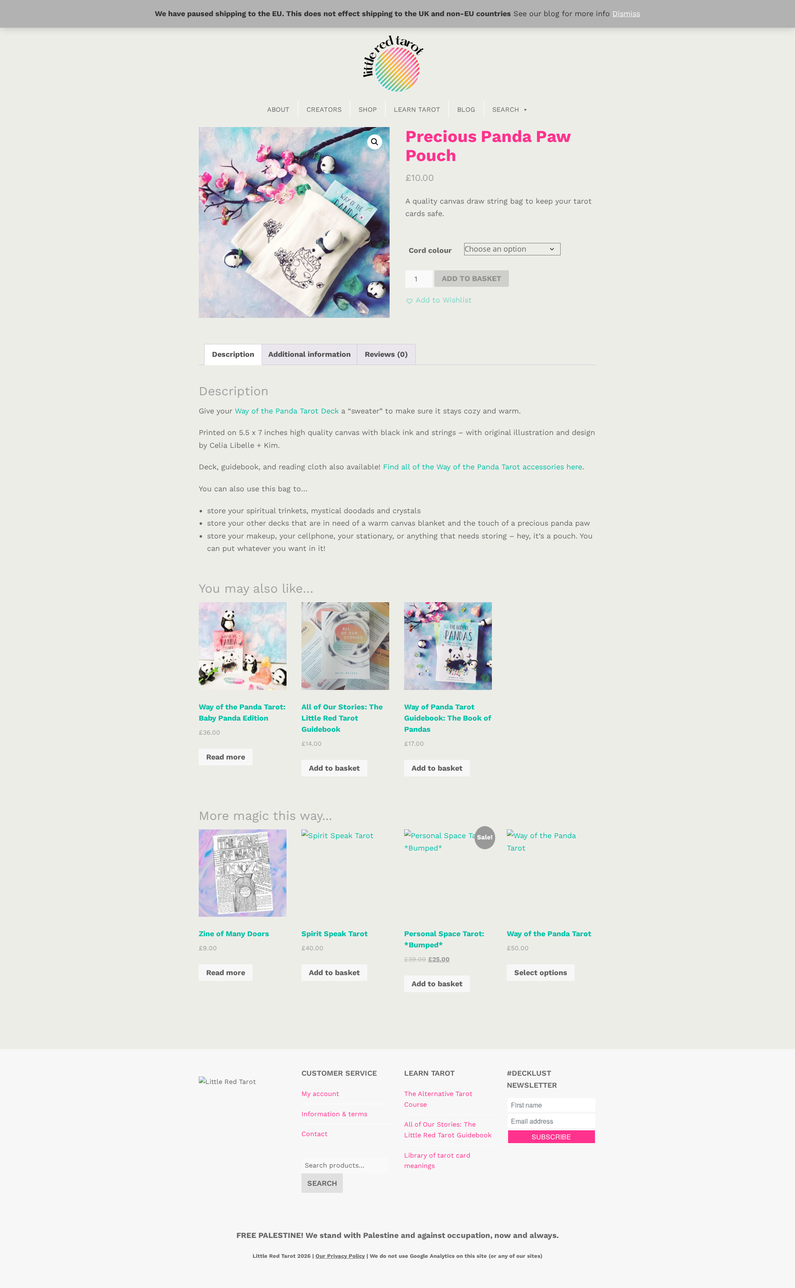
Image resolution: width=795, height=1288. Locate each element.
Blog (466, 109)
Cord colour (430, 250)
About (278, 109)
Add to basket (471, 278)
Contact (314, 1134)
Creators (324, 109)
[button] (374, 142)
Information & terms (334, 1114)
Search (505, 109)
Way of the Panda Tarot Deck (287, 410)
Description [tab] (233, 354)
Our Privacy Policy (340, 1256)
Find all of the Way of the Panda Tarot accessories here (482, 466)
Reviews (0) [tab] (386, 354)
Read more (225, 756)
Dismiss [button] (626, 13)
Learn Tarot (417, 109)
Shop (368, 109)
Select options (540, 972)
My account (320, 1094)
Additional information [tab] (309, 354)
